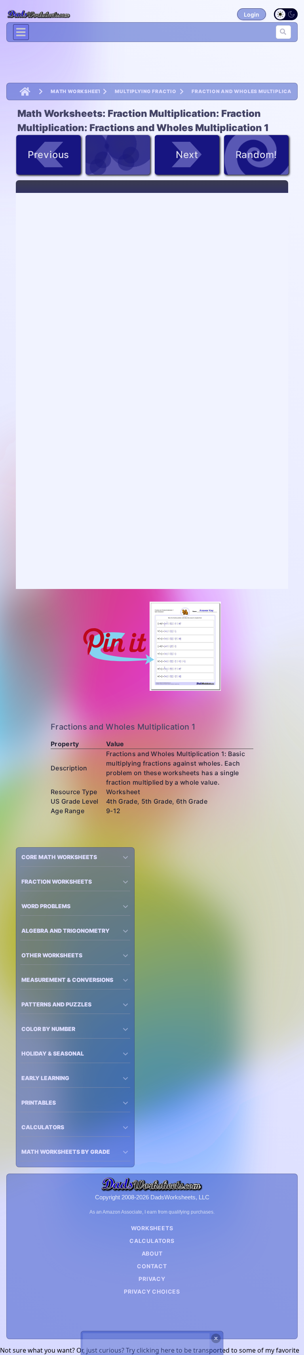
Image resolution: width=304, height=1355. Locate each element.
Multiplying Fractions (146, 91)
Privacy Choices (152, 1291)
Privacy (152, 1278)
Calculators (152, 1240)
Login (251, 14)
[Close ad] (216, 1338)
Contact (152, 1266)
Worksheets (152, 1228)
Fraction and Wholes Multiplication (241, 91)
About (152, 1253)
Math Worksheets (75, 91)
